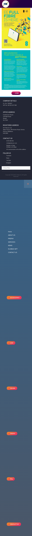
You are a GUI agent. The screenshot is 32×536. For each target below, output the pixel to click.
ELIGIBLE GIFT (13, 249)
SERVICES (11, 242)
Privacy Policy (6, 168)
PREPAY (11, 238)
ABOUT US (11, 235)
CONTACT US (12, 252)
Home (10, 231)
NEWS (10, 245)
